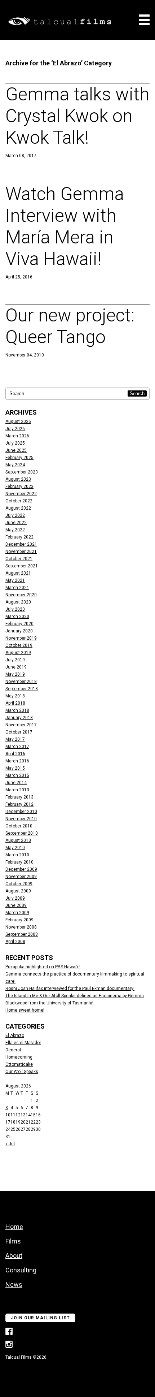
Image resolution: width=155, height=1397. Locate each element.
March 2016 (17, 761)
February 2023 (19, 486)
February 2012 (19, 804)
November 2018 (21, 681)
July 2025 (15, 443)
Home (14, 1227)
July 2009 (15, 898)
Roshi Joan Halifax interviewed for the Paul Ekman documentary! (69, 988)
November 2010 (21, 818)
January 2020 (19, 630)
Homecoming (18, 1057)
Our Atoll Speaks (21, 1071)
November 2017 (21, 724)
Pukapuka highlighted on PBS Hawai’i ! (42, 966)
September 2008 (21, 934)
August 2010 (18, 840)
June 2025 (16, 450)
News (13, 1284)
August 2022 (18, 508)
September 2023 (21, 472)
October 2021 (18, 558)
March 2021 (17, 587)
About (13, 1255)
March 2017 (17, 746)
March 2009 (17, 912)
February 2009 (19, 919)
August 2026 (18, 421)
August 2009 (18, 891)
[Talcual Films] (59, 21)
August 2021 (18, 573)
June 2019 (16, 667)
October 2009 (18, 883)
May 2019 (15, 674)
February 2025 (19, 457)
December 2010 (21, 811)
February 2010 (19, 862)
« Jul (10, 1143)
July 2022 (15, 515)
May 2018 (15, 695)
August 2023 (18, 479)
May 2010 (15, 847)
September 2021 (21, 565)
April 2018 (15, 703)
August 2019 (18, 652)
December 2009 (21, 869)
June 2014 (16, 782)
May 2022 (15, 529)
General (13, 1049)
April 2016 (15, 753)
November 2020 (21, 594)
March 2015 (17, 775)
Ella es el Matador (23, 1042)
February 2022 (19, 537)
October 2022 (18, 500)
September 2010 (21, 833)
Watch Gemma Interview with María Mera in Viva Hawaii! (64, 226)
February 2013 (19, 797)
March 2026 (17, 435)
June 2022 (16, 522)
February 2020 (19, 623)
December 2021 (21, 544)
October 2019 (18, 645)
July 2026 (15, 428)
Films (13, 1241)
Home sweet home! (24, 1010)
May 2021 (15, 580)
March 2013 (17, 789)
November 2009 (21, 876)
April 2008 (15, 941)
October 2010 (18, 826)
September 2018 (21, 688)
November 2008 (21, 927)
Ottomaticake (19, 1064)
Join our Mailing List (40, 1317)
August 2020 (18, 602)
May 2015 (15, 768)
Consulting (20, 1270)
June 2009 (16, 905)
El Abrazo (14, 1035)
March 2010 (17, 854)
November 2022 (21, 493)
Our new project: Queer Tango (69, 326)
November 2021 (21, 551)
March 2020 (17, 616)
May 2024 (15, 464)
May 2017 (15, 739)
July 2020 (15, 609)
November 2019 (21, 638)
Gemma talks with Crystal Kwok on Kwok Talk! (77, 116)
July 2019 (15, 659)
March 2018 (17, 710)
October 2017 (18, 732)
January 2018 (19, 717)
